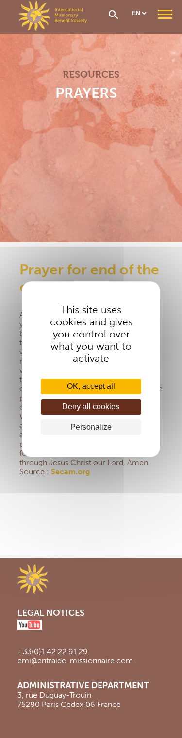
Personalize (91, 427)
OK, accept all (91, 386)
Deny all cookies (90, 406)
